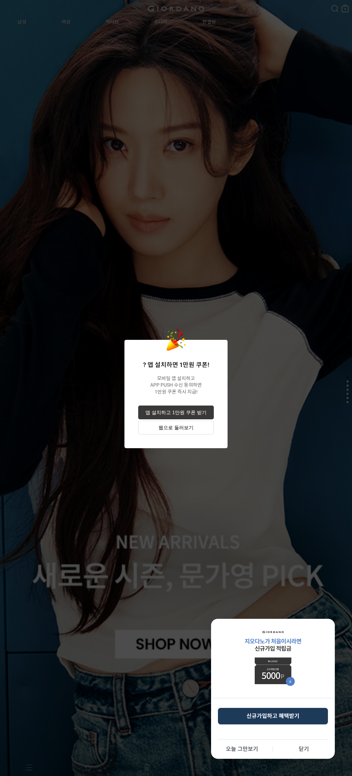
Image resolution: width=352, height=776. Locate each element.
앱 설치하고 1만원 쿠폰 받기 (176, 412)
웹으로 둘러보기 (176, 427)
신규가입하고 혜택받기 (272, 716)
